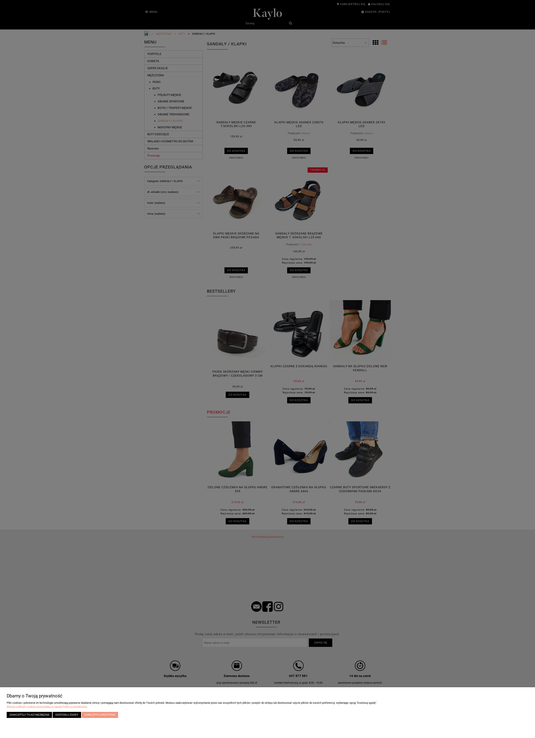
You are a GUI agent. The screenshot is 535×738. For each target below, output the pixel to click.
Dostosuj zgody (66, 714)
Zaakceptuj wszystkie (99, 714)
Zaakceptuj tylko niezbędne (29, 714)
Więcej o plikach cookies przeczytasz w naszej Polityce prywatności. (47, 706)
